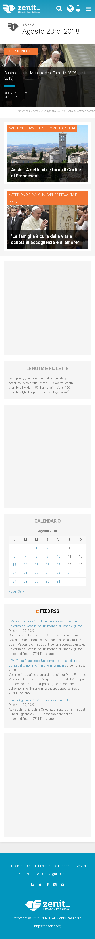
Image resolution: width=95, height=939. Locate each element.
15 (36, 565)
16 (47, 565)
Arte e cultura (21, 128)
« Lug (12, 591)
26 (80, 573)
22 (36, 573)
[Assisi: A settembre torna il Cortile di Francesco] (47, 153)
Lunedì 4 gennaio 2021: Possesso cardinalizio (41, 700)
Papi (49, 195)
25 (69, 573)
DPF (29, 866)
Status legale (29, 874)
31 (58, 581)
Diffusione (42, 866)
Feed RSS (49, 611)
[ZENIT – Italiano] (26, 9)
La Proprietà (62, 866)
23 (47, 573)
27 (14, 581)
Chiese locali (46, 128)
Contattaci (68, 874)
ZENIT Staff (12, 97)
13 (14, 565)
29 (36, 581)
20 (14, 573)
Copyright (49, 874)
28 (25, 581)
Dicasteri (67, 128)
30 (47, 581)
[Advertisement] (47, 308)
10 (58, 556)
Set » (21, 591)
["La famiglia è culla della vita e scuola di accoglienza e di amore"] (47, 219)
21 (25, 573)
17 (58, 565)
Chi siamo (15, 866)
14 (25, 565)
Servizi (81, 866)
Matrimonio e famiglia (27, 195)
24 (58, 573)
